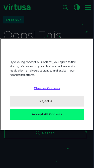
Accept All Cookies (47, 114)
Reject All (47, 101)
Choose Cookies (47, 88)
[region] (47, 84)
